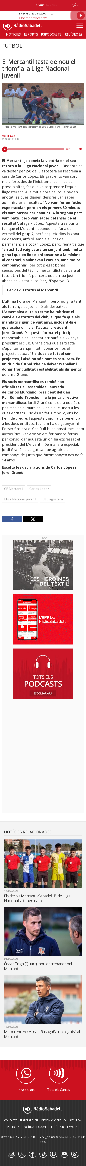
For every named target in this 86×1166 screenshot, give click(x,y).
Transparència (29, 1120)
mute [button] (81, 149)
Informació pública (54, 1120)
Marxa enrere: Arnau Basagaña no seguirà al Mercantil (42, 1034)
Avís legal (76, 1120)
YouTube (64, 1154)
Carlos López (39, 489)
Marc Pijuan (8, 135)
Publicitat (14, 1127)
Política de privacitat (65, 1127)
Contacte (10, 1120)
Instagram (11, 1154)
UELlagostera (52, 499)
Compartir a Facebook (12, 519)
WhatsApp (75, 1154)
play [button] (5, 149)
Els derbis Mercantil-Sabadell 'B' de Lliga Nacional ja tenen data (37, 898)
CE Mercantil (13, 489)
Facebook (32, 1154)
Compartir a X (33, 519)
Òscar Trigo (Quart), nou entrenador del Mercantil (38, 966)
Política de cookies (36, 1127)
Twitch (53, 1154)
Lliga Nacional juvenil (20, 499)
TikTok (43, 1154)
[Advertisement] (43, 728)
